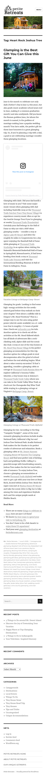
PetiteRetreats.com (14, 532)
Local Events (11, 694)
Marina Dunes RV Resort (30, 486)
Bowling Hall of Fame (19, 551)
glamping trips (24, 558)
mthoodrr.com (24, 329)
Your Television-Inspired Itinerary (21, 639)
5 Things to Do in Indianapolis (19, 636)
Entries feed (11, 737)
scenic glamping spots (27, 576)
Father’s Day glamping (31, 555)
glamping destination (29, 529)
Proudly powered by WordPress (28, 772)
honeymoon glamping (25, 562)
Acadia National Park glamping (17, 544)
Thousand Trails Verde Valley (16, 379)
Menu (38, 10)
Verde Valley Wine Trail (19, 583)
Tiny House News (13, 700)
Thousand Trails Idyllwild (21, 476)
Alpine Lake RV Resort (13, 235)
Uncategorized (12, 712)
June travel (33, 564)
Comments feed (13, 740)
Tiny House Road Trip (15, 703)
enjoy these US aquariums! (17, 526)
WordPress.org (12, 743)
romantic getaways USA (28, 574)
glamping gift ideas (11, 558)
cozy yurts (34, 553)
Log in (8, 734)
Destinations (11, 691)
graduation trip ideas (28, 560)
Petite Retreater (9, 772)
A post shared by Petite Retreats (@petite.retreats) (23, 195)
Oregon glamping (35, 571)
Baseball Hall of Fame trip (21, 546)
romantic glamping (11, 576)
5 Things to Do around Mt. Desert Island (23, 620)
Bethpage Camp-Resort (23, 391)
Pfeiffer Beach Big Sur (11, 574)
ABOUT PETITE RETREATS (15, 759)
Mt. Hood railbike (28, 567)
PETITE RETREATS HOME (15, 754)
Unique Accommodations (17, 716)
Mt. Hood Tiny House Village (16, 348)
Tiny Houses (11, 706)
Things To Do (12, 697)
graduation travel (13, 560)
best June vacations (22, 548)
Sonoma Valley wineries (20, 578)
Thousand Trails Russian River (26, 370)
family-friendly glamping (13, 555)
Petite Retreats (12, 541)
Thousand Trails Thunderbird (25, 222)
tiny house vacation (23, 581)
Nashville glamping (20, 571)
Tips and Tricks (12, 709)
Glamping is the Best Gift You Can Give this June (21, 54)
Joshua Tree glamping (20, 564)
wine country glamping (19, 585)
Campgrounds (35, 541)
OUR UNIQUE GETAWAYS (15, 765)
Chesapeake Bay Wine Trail (20, 553)
